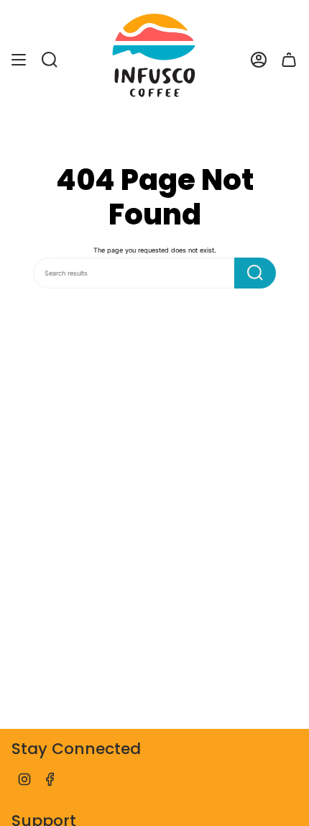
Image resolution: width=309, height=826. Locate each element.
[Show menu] (18, 59)
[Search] (255, 273)
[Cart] (289, 59)
